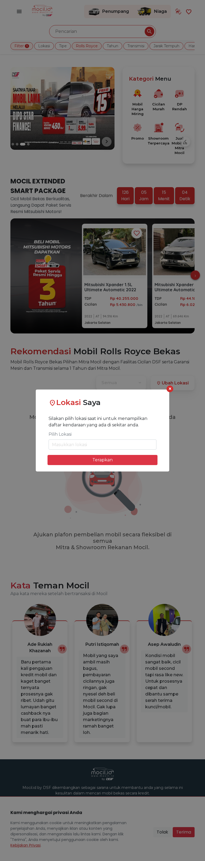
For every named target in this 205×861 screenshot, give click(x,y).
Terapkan (102, 459)
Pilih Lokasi (60, 434)
